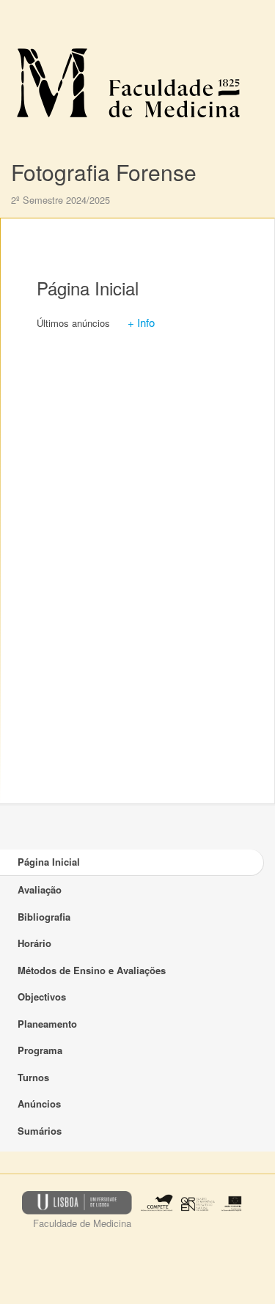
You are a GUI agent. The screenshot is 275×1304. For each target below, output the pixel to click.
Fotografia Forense (104, 172)
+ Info (141, 322)
